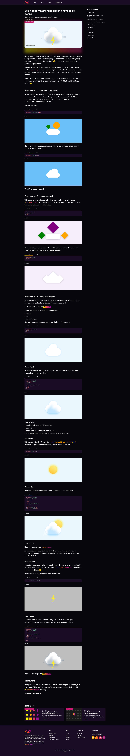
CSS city (67, 733)
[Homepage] (27, 2)
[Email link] (104, 737)
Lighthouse (68, 739)
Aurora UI (51, 735)
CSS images (35, 70)
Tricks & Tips (79, 733)
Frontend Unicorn (31, 202)
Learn (49, 2)
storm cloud (46, 674)
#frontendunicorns (32, 689)
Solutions (79, 735)
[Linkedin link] (96, 737)
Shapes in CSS (52, 737)
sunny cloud (46, 547)
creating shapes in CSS (63, 567)
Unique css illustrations (54, 739)
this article (47, 307)
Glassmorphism (52, 733)
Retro (67, 735)
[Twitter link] (93, 737)
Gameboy (68, 737)
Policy (65, 751)
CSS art (42, 2)
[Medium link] (100, 737)
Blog (35, 2)
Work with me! (58, 2)
